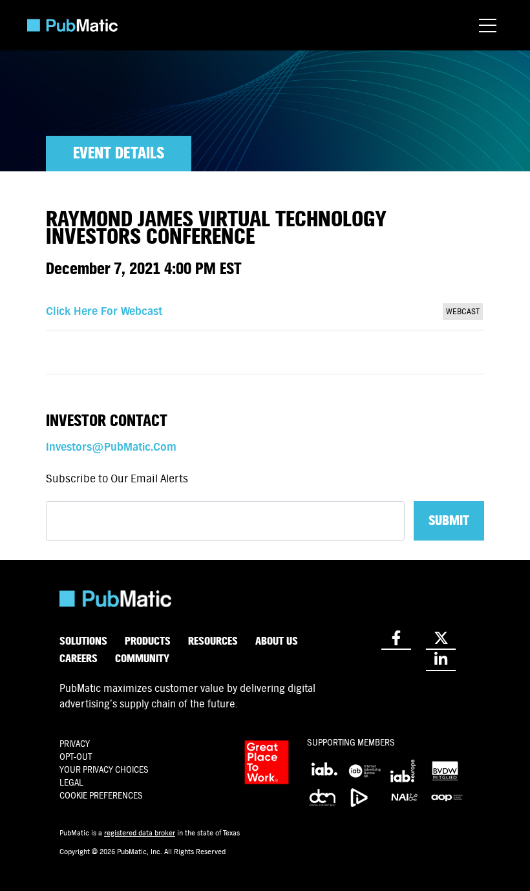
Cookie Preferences (101, 795)
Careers (78, 658)
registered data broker (139, 832)
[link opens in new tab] (396, 639)
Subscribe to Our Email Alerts (117, 478)
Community (142, 658)
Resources (213, 641)
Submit (449, 521)
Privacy (74, 744)
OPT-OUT (75, 757)
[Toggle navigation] (487, 25)
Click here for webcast (104, 311)
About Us (276, 641)
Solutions (83, 641)
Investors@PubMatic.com (111, 447)
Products (148, 641)
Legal (71, 783)
